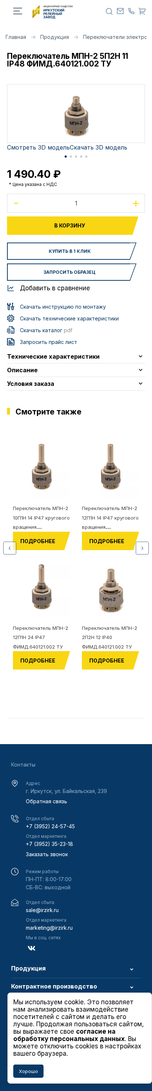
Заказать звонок (47, 854)
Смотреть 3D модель (38, 147)
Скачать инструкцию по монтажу (63, 307)
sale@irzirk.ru (42, 910)
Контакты (23, 764)
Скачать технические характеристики (69, 318)
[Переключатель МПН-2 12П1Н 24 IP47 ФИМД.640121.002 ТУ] (41, 589)
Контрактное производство (54, 986)
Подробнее (37, 541)
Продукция (28, 968)
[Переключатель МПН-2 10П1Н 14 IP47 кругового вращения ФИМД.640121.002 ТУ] (41, 469)
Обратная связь (46, 801)
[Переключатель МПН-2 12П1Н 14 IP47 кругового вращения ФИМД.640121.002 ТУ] (110, 469)
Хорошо (28, 1071)
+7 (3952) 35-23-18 (49, 844)
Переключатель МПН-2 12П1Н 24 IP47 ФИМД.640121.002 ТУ (40, 637)
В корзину (69, 225)
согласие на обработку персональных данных (69, 1035)
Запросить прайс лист (48, 342)
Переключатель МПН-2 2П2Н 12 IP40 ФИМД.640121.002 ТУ (109, 637)
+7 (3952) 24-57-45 (50, 826)
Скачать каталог (46, 330)
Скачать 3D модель (98, 147)
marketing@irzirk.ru (49, 928)
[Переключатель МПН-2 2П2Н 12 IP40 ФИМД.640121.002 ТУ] (110, 589)
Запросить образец (70, 272)
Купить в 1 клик (70, 251)
